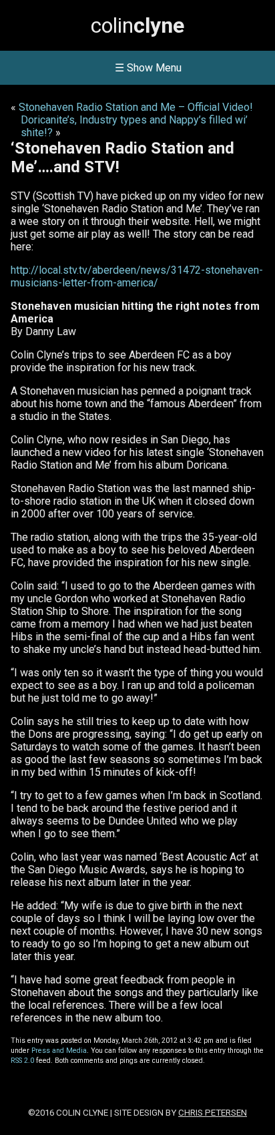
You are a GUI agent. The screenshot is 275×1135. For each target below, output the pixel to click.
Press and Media (59, 1050)
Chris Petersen (212, 1113)
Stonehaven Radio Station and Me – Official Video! (136, 107)
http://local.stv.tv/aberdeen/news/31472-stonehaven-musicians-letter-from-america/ (137, 276)
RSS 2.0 (22, 1060)
